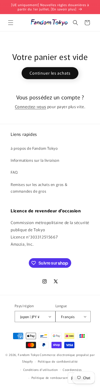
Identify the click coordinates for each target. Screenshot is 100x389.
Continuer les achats (50, 73)
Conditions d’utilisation (40, 369)
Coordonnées (72, 369)
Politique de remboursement (52, 377)
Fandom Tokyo (28, 354)
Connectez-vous (30, 106)
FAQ (14, 172)
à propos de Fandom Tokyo (34, 148)
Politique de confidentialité (58, 361)
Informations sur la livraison (35, 160)
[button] (11, 23)
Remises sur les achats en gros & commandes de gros (39, 188)
